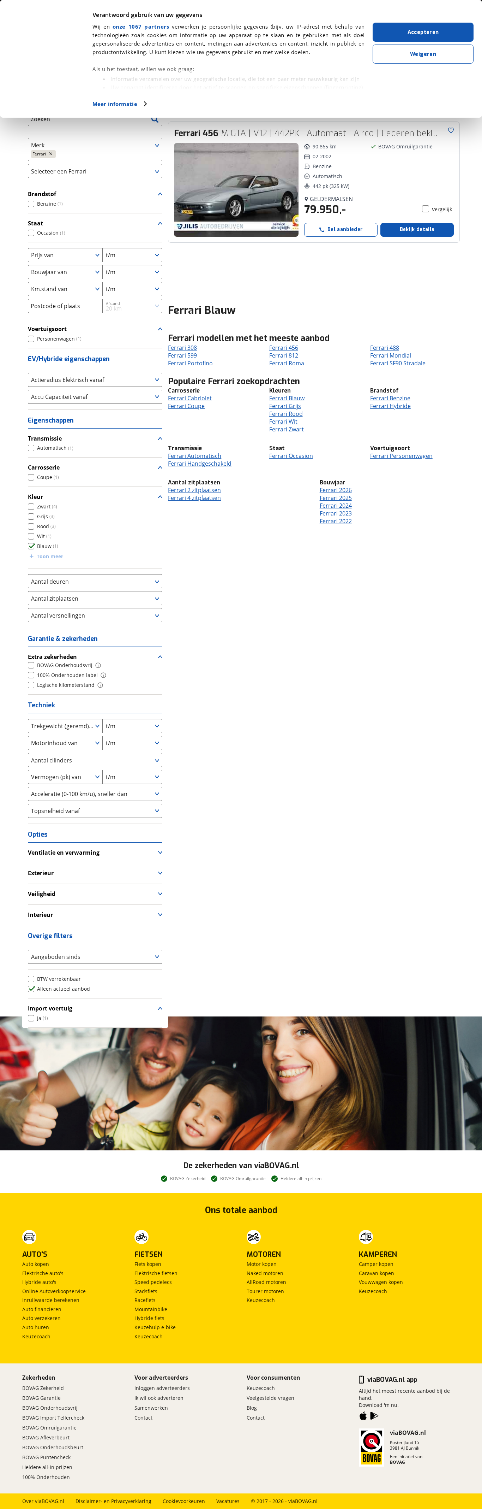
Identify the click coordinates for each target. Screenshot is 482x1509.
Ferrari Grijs (285, 406)
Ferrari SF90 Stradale (398, 363)
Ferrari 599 (182, 355)
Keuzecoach (36, 1336)
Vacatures (228, 1501)
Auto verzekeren (41, 1318)
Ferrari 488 (384, 348)
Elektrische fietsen (155, 1273)
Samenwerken (151, 1407)
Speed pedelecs (153, 1282)
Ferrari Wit (283, 421)
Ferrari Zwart (286, 429)
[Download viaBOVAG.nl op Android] (374, 1417)
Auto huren (35, 1327)
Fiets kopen (147, 1264)
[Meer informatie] (98, 665)
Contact (143, 1417)
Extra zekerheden (52, 657)
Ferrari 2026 (336, 490)
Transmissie (45, 438)
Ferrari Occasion (291, 456)
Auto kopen (35, 1264)
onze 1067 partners (141, 26)
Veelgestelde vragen (270, 1398)
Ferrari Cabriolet (190, 398)
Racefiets (145, 1300)
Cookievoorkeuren (184, 1501)
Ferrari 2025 (336, 498)
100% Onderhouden (46, 1477)
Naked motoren (265, 1273)
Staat (35, 223)
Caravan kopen (376, 1273)
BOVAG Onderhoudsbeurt (52, 1447)
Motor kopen (262, 1264)
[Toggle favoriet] (450, 130)
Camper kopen (376, 1264)
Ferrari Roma (286, 363)
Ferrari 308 (182, 348)
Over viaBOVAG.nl (43, 1501)
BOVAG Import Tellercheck (53, 1417)
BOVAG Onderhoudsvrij (50, 1407)
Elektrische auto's (43, 1273)
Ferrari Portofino (190, 363)
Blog (252, 1407)
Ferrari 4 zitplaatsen (194, 498)
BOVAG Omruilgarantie (49, 1427)
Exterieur (41, 873)
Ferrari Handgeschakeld (199, 463)
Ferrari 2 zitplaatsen (194, 490)
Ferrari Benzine (390, 398)
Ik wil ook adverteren (158, 1398)
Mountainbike (150, 1309)
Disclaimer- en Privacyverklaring (113, 1501)
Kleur (35, 497)
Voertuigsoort (47, 329)
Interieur (40, 915)
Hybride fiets (149, 1318)
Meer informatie (114, 103)
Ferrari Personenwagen (401, 456)
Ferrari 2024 (336, 505)
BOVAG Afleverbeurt (46, 1437)
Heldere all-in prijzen (47, 1467)
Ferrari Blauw (287, 398)
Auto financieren (41, 1309)
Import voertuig (50, 1008)
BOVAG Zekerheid (43, 1388)
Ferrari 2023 (336, 513)
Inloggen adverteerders (162, 1388)
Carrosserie (44, 467)
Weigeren (423, 54)
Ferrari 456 (283, 348)
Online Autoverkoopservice (54, 1291)
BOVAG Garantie (41, 1398)
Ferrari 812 (283, 355)
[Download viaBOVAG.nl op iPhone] (363, 1417)
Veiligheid (41, 894)
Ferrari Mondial (390, 355)
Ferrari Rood (286, 414)
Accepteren (423, 32)
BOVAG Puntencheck (46, 1457)
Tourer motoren (265, 1291)
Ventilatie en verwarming (64, 852)
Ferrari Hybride (390, 406)
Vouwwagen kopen (381, 1282)
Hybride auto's (39, 1282)
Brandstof (42, 194)
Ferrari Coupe (186, 406)
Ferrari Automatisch (194, 456)
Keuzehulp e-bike (155, 1327)
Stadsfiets (145, 1291)
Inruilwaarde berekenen (50, 1300)
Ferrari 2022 (336, 521)
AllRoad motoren (266, 1282)
